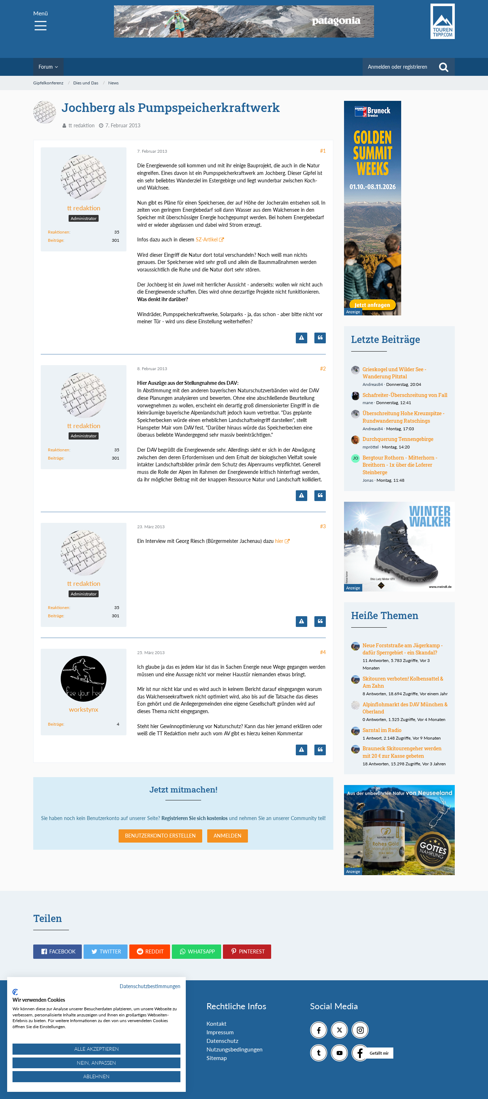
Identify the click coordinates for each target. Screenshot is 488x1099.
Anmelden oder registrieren (397, 67)
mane (368, 402)
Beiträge (55, 240)
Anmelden (227, 836)
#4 (323, 652)
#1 (323, 151)
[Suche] (444, 67)
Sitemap (216, 1057)
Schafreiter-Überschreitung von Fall (405, 395)
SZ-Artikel (207, 239)
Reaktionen (58, 232)
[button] (57, 952)
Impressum (220, 1032)
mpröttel (371, 447)
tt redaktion (82, 125)
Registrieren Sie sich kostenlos (194, 818)
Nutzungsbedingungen (234, 1049)
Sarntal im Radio (382, 730)
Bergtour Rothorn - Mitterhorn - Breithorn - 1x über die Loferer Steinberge (400, 465)
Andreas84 (373, 384)
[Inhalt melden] (301, 338)
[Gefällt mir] (360, 1052)
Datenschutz (222, 1040)
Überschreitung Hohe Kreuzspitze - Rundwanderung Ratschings (404, 417)
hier (279, 541)
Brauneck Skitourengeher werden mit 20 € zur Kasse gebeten (402, 752)
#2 (323, 368)
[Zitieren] (320, 338)
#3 (323, 526)
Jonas (368, 480)
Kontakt (216, 1023)
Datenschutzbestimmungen (150, 986)
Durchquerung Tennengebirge (398, 439)
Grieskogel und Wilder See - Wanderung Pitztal (395, 373)
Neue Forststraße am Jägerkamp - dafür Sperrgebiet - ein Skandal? (403, 649)
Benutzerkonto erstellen (160, 836)
